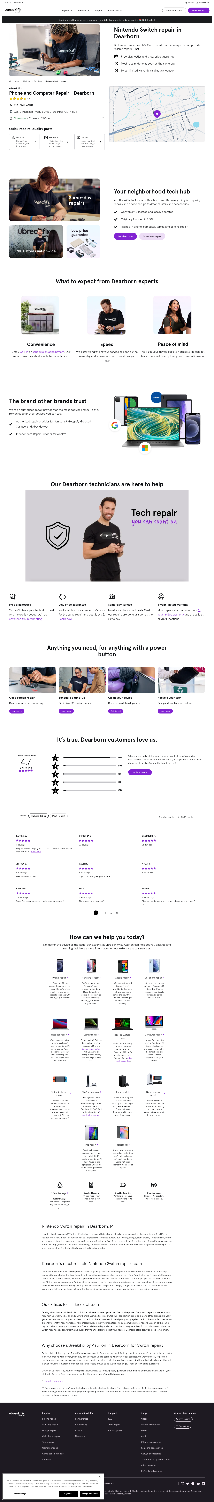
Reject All (68, 1493)
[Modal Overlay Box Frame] (107, 751)
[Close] (99, 1477)
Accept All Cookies (90, 1493)
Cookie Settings (19, 1493)
